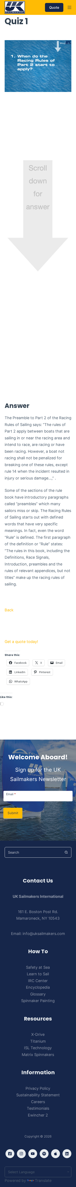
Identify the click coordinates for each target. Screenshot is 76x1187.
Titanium (38, 1041)
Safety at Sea (38, 967)
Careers (38, 1102)
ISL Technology (38, 1048)
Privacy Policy (38, 1088)
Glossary (38, 994)
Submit (13, 813)
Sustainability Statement (38, 1095)
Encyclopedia (38, 987)
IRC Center (38, 980)
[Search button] (66, 852)
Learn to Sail (38, 974)
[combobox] (33, 852)
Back (9, 610)
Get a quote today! (21, 641)
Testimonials (38, 1108)
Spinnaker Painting (38, 1000)
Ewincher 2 (38, 1115)
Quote (54, 7)
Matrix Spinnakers (38, 1054)
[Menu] (69, 7)
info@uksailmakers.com (44, 933)
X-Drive (38, 1034)
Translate (43, 1180)
